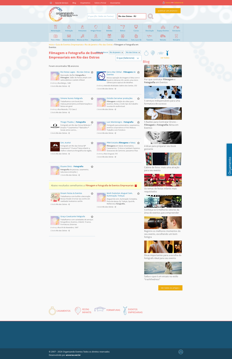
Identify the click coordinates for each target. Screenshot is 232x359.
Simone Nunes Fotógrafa (71, 98)
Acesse (168, 2)
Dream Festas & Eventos (71, 193)
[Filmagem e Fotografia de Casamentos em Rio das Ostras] (146, 53)
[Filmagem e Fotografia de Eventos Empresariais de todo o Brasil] (122, 52)
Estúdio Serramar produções (120, 98)
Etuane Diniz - (71, 166)
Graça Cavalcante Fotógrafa (72, 216)
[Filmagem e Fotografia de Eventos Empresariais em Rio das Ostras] (167, 53)
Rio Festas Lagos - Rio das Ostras (75, 72)
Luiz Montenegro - (120, 122)
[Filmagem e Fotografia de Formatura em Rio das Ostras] (160, 53)
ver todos (165, 57)
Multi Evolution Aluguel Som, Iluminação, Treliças (120, 194)
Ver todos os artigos (170, 288)
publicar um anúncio (167, 10)
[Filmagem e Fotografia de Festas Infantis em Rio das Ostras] (153, 53)
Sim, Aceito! (65, 142)
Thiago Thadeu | (73, 122)
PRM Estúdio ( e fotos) (121, 142)
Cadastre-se (178, 2)
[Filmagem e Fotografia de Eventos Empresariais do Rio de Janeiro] (139, 52)
